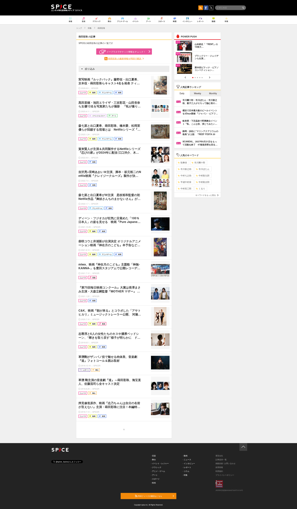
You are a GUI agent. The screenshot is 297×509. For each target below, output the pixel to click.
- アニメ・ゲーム (158, 471)
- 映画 (153, 482)
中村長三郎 (186, 188)
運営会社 (219, 455)
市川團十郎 (199, 162)
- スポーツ (155, 478)
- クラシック (156, 467)
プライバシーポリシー (224, 475)
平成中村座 (186, 181)
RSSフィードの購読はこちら (149, 496)
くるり (202, 188)
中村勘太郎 (204, 181)
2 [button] (195, 77)
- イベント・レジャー (160, 463)
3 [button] (197, 77)
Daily (182, 93)
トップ (79, 28)
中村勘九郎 (204, 175)
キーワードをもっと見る (205, 195)
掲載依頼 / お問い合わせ (225, 463)
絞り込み (89, 69)
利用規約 (219, 471)
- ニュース (187, 459)
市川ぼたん (204, 168)
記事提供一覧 (221, 459)
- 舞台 (153, 459)
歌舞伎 (184, 162)
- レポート (187, 467)
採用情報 (219, 467)
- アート (154, 475)
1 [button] (192, 77)
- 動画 (185, 455)
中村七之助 (186, 175)
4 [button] (199, 77)
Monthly (213, 93)
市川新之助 (186, 168)
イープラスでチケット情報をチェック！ (126, 51)
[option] (197, 57)
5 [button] (202, 77)
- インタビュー (189, 463)
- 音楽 (153, 455)
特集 (90, 28)
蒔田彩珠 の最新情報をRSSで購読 (125, 58)
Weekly (197, 93)
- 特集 (185, 475)
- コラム (186, 471)
